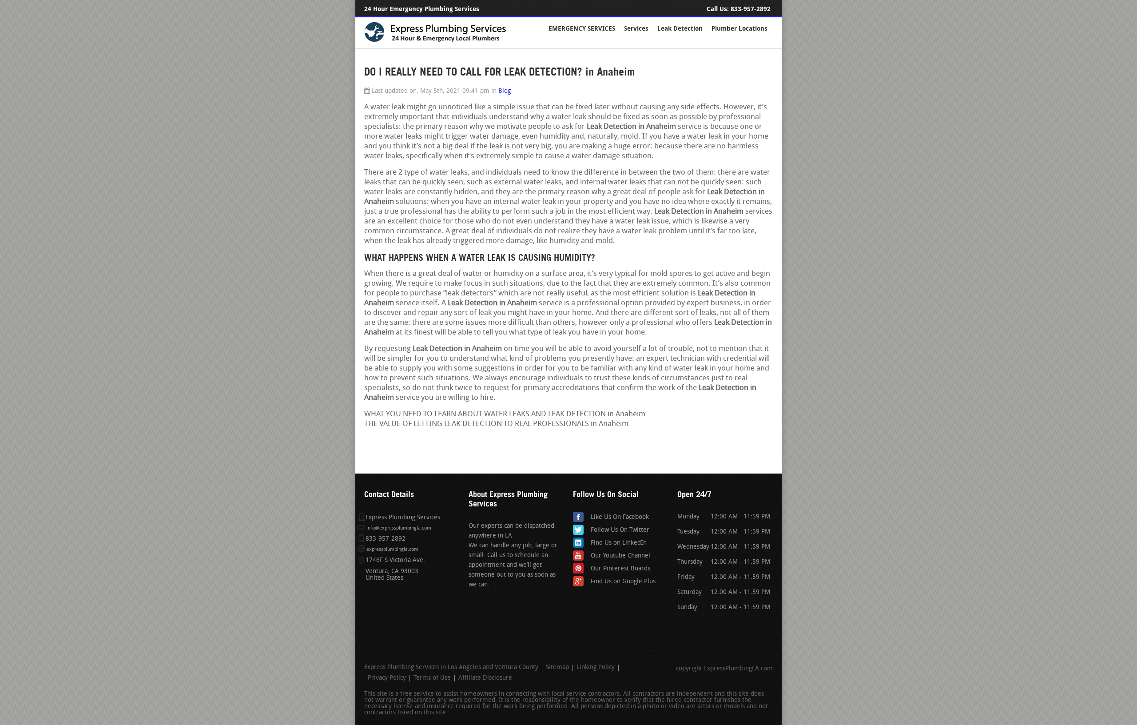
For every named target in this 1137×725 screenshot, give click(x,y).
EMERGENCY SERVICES (582, 28)
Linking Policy (595, 668)
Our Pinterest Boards (620, 569)
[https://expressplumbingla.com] (440, 40)
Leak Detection (680, 28)
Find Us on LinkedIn (619, 543)
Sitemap (557, 668)
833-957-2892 (751, 9)
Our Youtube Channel (620, 556)
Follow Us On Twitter (620, 530)
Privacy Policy (387, 678)
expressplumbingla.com (392, 549)
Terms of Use (432, 678)
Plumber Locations (739, 28)
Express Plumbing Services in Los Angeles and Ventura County (451, 668)
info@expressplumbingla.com (398, 528)
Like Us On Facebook (620, 517)
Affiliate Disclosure (485, 678)
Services (636, 28)
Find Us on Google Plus (623, 581)
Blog (504, 91)
